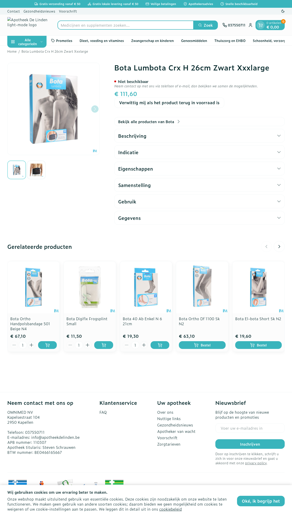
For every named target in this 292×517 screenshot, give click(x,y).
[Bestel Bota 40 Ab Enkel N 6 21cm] (160, 345)
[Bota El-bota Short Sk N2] (258, 287)
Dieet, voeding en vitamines (102, 40)
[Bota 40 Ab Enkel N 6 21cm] (146, 287)
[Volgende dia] (279, 246)
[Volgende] (95, 109)
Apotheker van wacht (176, 431)
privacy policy (255, 462)
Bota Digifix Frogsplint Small (86, 321)
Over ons (165, 412)
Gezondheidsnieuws (39, 11)
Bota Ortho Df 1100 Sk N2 (199, 321)
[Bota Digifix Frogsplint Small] (90, 287)
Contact (13, 11)
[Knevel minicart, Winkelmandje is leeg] (260, 25)
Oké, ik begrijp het (261, 501)
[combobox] (125, 25)
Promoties (64, 40)
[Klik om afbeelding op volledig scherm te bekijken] (53, 109)
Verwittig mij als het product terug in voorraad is (169, 102)
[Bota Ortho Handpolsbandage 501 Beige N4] (34, 287)
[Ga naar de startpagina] (30, 25)
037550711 (35, 432)
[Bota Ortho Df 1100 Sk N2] (202, 287)
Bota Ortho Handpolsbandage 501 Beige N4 (30, 323)
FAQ (103, 412)
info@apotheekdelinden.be (55, 437)
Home (12, 51)
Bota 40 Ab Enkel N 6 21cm (142, 321)
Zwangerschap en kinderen (152, 40)
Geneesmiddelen (194, 40)
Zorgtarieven (168, 444)
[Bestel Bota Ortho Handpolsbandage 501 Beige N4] (47, 345)
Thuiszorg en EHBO (229, 40)
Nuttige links (169, 418)
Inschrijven (250, 444)
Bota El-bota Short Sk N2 (258, 318)
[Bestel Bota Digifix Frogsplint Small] (103, 345)
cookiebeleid (170, 509)
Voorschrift (68, 11)
